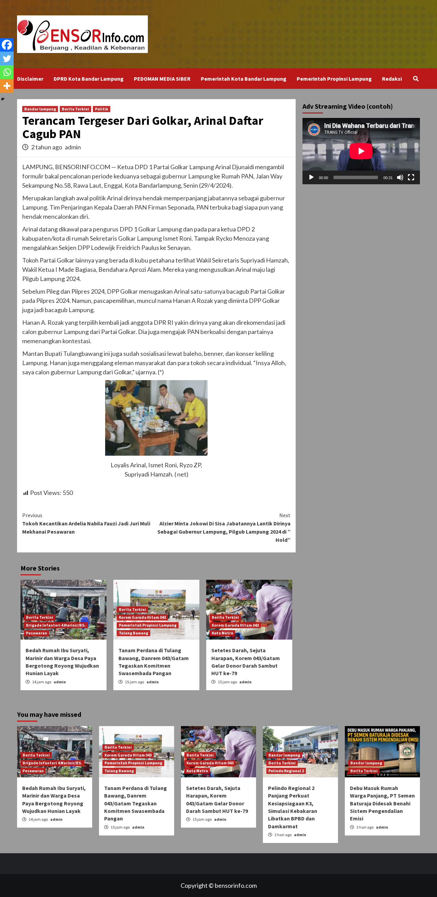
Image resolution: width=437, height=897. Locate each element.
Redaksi (392, 78)
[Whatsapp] (7, 72)
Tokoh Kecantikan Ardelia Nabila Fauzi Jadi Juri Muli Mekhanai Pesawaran (86, 523)
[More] (7, 86)
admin (73, 147)
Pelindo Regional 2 (286, 770)
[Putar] (311, 177)
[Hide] (2, 99)
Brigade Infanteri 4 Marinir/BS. (56, 625)
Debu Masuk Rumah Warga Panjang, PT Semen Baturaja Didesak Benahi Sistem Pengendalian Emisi (382, 803)
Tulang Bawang (133, 632)
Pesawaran (36, 632)
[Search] (415, 78)
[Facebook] (7, 45)
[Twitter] (7, 58)
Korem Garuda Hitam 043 (142, 617)
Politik (101, 108)
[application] (361, 151)
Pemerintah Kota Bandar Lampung (243, 78)
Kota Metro (222, 632)
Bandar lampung (40, 108)
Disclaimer (30, 78)
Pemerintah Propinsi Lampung (334, 78)
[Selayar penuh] (411, 177)
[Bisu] (400, 177)
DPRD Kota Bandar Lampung (89, 78)
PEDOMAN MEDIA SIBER (162, 78)
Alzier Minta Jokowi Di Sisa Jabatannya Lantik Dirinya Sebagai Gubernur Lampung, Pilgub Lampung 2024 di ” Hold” (224, 527)
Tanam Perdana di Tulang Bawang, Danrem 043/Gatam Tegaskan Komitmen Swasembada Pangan (135, 803)
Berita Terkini (75, 108)
